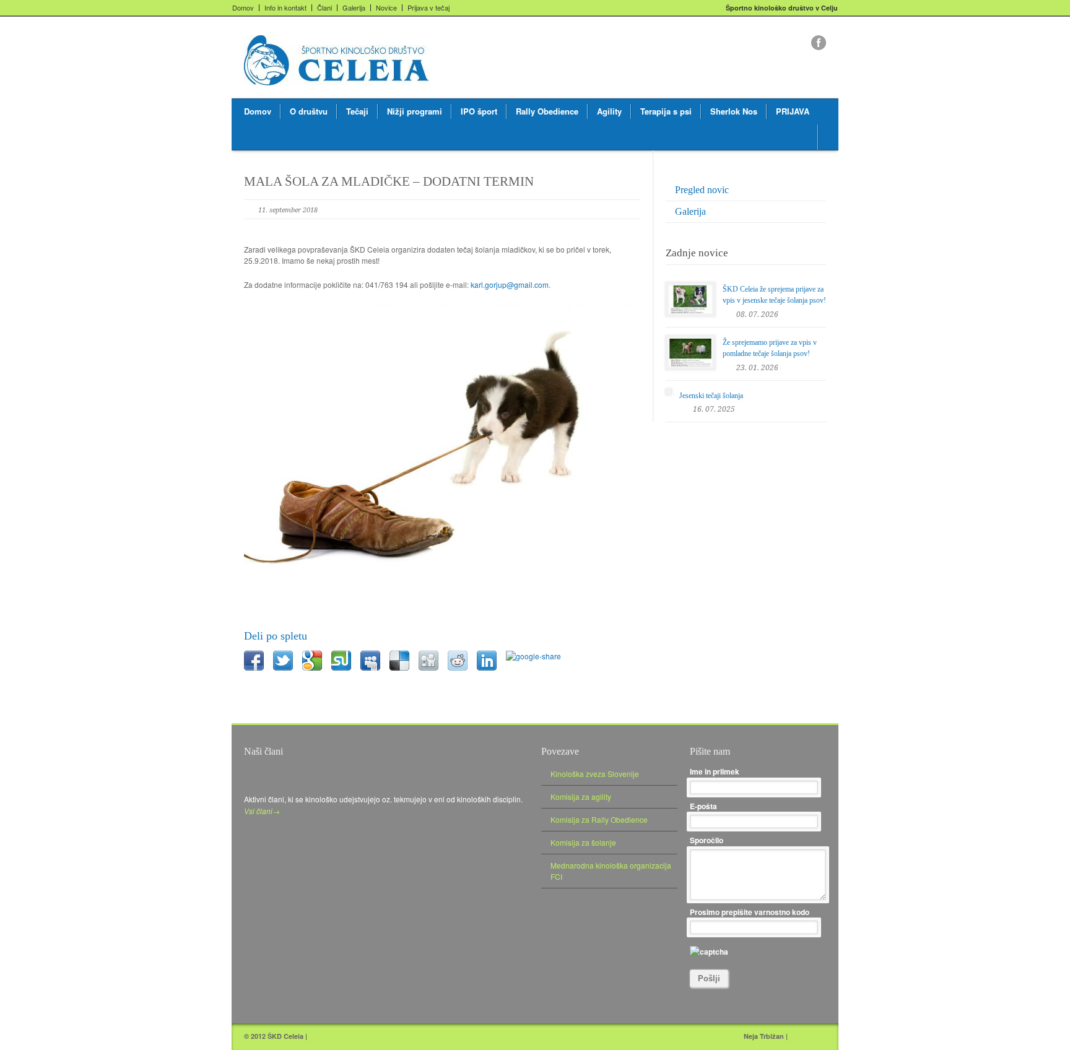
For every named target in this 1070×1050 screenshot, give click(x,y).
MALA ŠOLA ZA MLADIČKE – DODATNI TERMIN (389, 181)
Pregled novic (702, 189)
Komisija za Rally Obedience (599, 819)
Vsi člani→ (262, 810)
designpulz (807, 1036)
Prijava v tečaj (428, 7)
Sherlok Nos (733, 111)
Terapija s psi (666, 111)
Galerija (353, 7)
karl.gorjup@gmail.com (510, 284)
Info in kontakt (285, 7)
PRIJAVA (792, 111)
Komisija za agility (580, 796)
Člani (324, 7)
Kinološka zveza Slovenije (594, 773)
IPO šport (479, 111)
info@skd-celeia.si (339, 1036)
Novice (386, 7)
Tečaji (357, 111)
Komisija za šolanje (583, 842)
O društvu (309, 111)
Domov (243, 7)
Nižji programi (414, 111)
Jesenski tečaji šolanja (711, 395)
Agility (609, 111)
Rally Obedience (547, 111)
